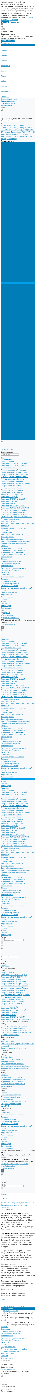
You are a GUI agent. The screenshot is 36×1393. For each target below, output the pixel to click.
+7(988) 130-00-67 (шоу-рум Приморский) (17, 131)
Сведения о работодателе (11, 254)
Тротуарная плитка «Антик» (11, 170)
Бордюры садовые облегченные (13, 212)
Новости (4, 432)
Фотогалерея (6, 439)
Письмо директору (8, 1369)
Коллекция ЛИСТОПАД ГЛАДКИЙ (13, 183)
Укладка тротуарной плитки (11, 232)
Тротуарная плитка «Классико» (13, 163)
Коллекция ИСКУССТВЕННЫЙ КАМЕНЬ (15, 192)
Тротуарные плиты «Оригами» (12, 176)
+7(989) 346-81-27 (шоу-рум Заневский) (16, 137)
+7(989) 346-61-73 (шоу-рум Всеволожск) (16, 135)
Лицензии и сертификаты (10, 248)
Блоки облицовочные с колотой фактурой (17, 225)
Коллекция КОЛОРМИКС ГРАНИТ (13, 150)
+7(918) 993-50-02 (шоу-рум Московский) (18, 133)
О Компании (5, 392)
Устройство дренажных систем (13, 234)
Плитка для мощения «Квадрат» (13, 196)
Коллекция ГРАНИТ (8, 188)
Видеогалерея (6, 279)
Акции (3, 434)
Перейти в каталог (8, 41)
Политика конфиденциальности (13, 252)
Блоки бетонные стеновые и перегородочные (12, 220)
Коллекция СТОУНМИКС (10, 185)
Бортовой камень (7, 205)
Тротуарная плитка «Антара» (12, 165)
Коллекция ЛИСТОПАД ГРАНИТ (13, 190)
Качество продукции (9, 277)
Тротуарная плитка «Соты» (11, 152)
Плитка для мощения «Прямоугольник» (16, 201)
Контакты (4, 437)
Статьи (3, 274)
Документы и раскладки (10, 268)
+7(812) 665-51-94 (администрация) (16, 128)
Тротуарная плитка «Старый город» (14, 156)
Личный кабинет (7, 1168)
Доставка (4, 263)
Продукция (5, 292)
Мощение (4, 379)
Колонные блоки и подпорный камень (16, 228)
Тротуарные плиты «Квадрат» (12, 174)
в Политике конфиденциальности (17, 18)
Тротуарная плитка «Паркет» (12, 172)
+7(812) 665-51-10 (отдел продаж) (14, 127)
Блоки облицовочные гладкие (12, 223)
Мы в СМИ (5, 257)
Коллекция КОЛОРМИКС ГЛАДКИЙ (14, 148)
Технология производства (11, 245)
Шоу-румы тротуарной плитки (12, 261)
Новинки (4, 214)
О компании (5, 1329)
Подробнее (14, 22)
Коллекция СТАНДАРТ (9, 181)
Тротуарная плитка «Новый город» (14, 159)
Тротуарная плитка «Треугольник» (14, 154)
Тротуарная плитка (8, 145)
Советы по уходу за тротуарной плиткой (16, 272)
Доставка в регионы (8, 265)
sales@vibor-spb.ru (8, 103)
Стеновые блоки (7, 216)
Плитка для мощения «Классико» (13, 199)
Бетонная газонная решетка (12, 179)
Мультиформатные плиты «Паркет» (14, 161)
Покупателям (6, 408)
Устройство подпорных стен (12, 236)
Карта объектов (7, 281)
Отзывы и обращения (9, 270)
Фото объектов (7, 250)
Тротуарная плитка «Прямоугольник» (15, 168)
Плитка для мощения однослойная (14, 194)
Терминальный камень (10, 203)
